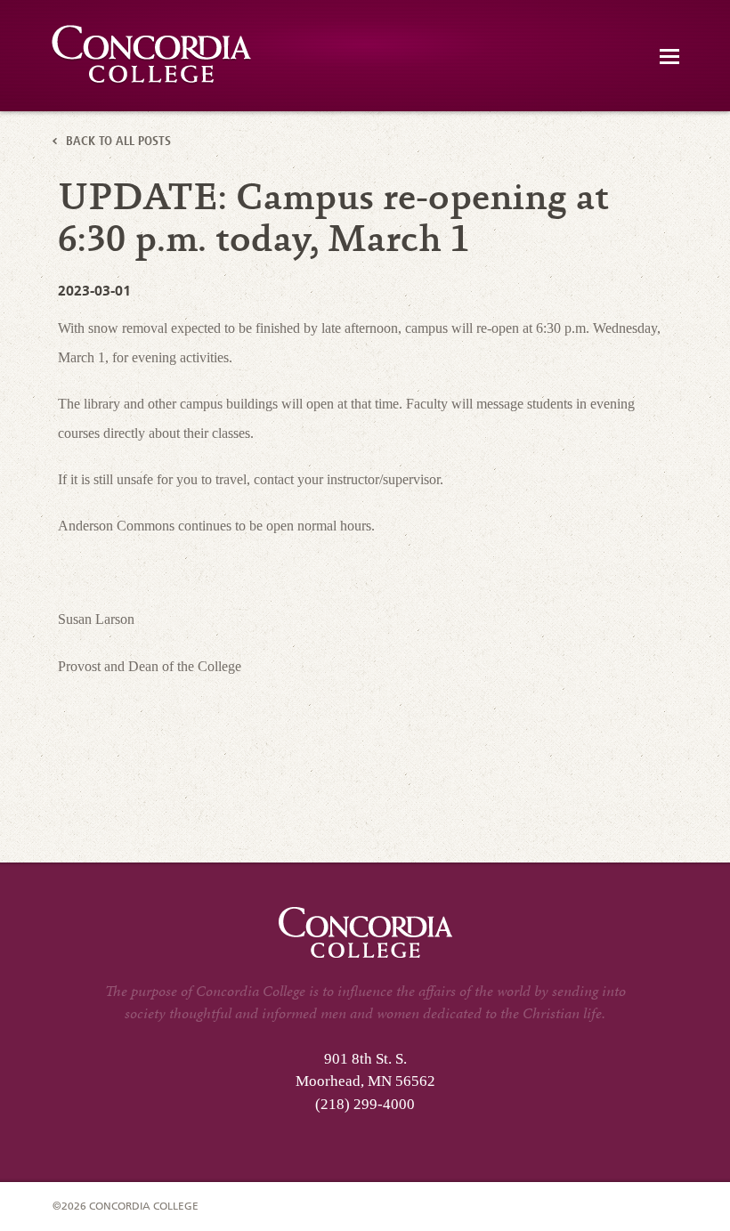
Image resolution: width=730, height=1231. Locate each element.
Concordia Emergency (153, 55)
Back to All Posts (118, 142)
